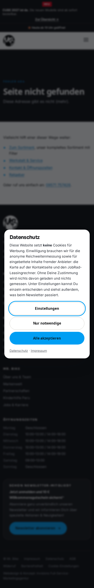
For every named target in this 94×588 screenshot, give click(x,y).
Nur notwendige (47, 323)
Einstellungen (47, 308)
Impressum (39, 350)
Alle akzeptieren (47, 338)
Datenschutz (19, 350)
